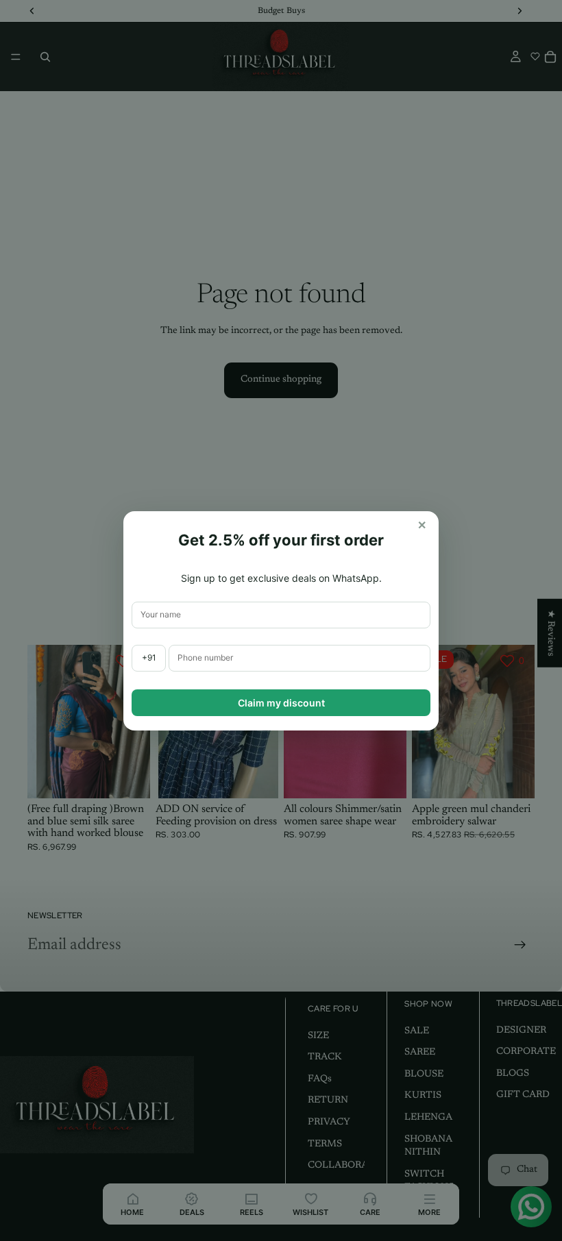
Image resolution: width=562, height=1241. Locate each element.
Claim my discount (281, 703)
